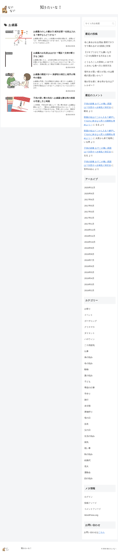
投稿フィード (90, 503)
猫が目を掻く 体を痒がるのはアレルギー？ (99, 83)
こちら (101, 532)
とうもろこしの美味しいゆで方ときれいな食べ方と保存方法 (98, 64)
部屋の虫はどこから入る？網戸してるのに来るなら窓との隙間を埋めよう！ (99, 121)
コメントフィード (92, 509)
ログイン (88, 497)
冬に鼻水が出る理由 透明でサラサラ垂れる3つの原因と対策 (99, 44)
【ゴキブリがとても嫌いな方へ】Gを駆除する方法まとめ (97, 54)
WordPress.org (91, 515)
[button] (113, 23)
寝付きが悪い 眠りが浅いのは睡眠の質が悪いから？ (99, 74)
